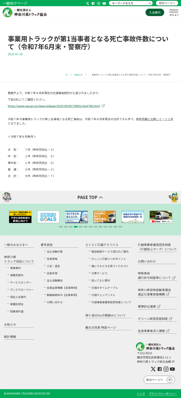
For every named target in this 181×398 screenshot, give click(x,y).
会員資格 (52, 259)
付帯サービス (99, 273)
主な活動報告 (55, 280)
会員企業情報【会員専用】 (63, 287)
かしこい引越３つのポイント (109, 259)
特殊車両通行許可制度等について (154, 275)
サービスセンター (20, 282)
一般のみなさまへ (16, 245)
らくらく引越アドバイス (101, 245)
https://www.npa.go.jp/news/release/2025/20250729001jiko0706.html (54, 106)
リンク (141, 393)
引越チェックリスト (103, 295)
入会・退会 (53, 266)
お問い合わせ (55, 302)
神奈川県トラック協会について (19, 259)
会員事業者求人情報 (151, 331)
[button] (61, 227)
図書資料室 (17, 311)
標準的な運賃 (147, 306)
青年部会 (47, 245)
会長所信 (52, 273)
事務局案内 (17, 275)
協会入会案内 (18, 297)
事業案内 (15, 268)
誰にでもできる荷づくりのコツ (110, 266)
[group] (20, 217)
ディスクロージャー (22, 289)
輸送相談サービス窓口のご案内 (110, 251)
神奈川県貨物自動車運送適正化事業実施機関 (154, 292)
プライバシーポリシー (163, 393)
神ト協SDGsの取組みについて (105, 315)
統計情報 (10, 336)
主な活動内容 (55, 251)
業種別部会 (17, 304)
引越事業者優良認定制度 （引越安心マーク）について (157, 247)
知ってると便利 (101, 280)
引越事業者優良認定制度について (111, 302)
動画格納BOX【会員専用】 (62, 295)
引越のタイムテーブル (105, 287)
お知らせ (78, 74)
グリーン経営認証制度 (153, 318)
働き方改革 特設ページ (100, 327)
